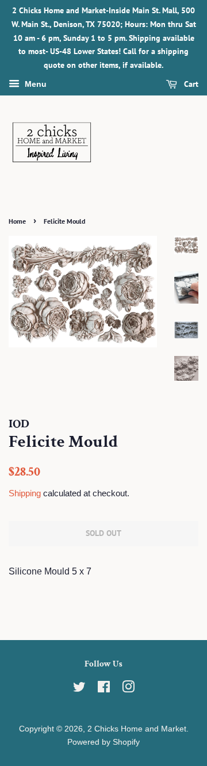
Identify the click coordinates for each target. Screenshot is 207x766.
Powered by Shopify (103, 742)
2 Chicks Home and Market (136, 729)
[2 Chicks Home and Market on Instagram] (128, 689)
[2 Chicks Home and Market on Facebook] (103, 689)
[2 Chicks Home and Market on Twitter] (79, 689)
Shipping (25, 493)
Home (17, 221)
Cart (190, 84)
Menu (34, 84)
